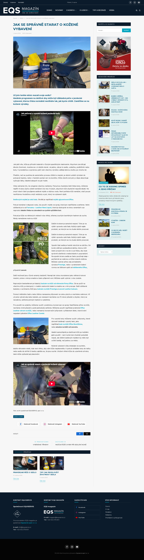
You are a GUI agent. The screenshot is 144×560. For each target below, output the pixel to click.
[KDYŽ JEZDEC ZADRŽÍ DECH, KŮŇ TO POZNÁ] (104, 123)
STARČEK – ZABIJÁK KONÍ (118, 221)
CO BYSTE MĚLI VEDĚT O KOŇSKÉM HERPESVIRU (119, 232)
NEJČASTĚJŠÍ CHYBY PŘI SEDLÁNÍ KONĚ (70, 445)
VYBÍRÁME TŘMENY (40, 445)
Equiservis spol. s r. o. (29, 523)
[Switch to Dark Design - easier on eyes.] (140, 10)
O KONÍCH (70, 10)
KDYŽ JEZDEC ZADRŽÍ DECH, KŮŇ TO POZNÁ (119, 121)
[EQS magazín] (23, 10)
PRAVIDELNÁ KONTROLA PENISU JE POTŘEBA (119, 211)
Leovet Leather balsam (68, 289)
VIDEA (111, 10)
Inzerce (13, 2)
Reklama (108, 515)
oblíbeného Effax (80, 267)
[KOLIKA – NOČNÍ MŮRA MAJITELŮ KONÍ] (104, 112)
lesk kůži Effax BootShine (70, 324)
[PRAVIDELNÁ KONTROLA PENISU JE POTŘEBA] (104, 211)
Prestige (61, 265)
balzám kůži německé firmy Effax (57, 283)
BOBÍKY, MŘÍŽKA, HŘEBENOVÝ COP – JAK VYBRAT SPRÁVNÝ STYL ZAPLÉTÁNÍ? (119, 99)
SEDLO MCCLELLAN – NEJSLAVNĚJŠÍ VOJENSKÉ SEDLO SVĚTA (118, 85)
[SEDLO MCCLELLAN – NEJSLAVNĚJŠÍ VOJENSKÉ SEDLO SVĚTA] (104, 85)
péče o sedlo (18, 416)
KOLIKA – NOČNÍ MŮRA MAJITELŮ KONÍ (119, 111)
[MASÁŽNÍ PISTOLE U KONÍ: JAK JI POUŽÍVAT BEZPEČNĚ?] (104, 149)
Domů (5, 2)
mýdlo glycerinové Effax (63, 199)
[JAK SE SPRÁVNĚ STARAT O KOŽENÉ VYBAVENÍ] (51, 62)
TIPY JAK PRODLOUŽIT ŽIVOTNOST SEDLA (49, 474)
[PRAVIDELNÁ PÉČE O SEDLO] (25, 463)
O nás (107, 509)
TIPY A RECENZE (99, 10)
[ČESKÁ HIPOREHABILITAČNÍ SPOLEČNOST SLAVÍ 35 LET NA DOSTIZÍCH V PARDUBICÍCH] (104, 133)
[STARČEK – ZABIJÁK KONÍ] (104, 223)
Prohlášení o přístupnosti (113, 518)
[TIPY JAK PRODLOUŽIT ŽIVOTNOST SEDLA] (52, 463)
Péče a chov (104, 182)
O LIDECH (84, 10)
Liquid (48, 208)
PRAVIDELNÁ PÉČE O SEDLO (24, 472)
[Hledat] (136, 10)
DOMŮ (49, 10)
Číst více (16, 479)
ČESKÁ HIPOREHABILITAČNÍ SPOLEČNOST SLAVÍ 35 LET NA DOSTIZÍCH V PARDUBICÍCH (119, 135)
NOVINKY (59, 10)
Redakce (108, 512)
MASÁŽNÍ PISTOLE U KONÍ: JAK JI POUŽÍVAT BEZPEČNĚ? (120, 149)
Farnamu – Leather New (36, 208)
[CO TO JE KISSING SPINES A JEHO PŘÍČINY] (114, 175)
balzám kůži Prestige (47, 289)
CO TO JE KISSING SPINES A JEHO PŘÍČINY (112, 187)
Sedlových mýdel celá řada (25, 199)
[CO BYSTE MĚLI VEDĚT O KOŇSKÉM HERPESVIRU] (104, 233)
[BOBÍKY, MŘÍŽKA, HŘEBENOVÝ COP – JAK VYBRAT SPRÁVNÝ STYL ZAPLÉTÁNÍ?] (104, 98)
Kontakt (21, 2)
